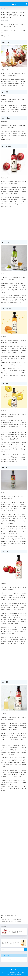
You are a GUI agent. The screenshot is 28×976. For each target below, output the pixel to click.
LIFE (14, 4)
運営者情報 (12, 972)
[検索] (25, 949)
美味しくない (5, 921)
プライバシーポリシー (21, 972)
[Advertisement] (14, 223)
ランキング (4, 919)
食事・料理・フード (12, 915)
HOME (15, 969)
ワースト (11, 919)
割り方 (19, 919)
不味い (15, 919)
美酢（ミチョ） (13, 921)
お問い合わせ (5, 972)
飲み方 (19, 921)
